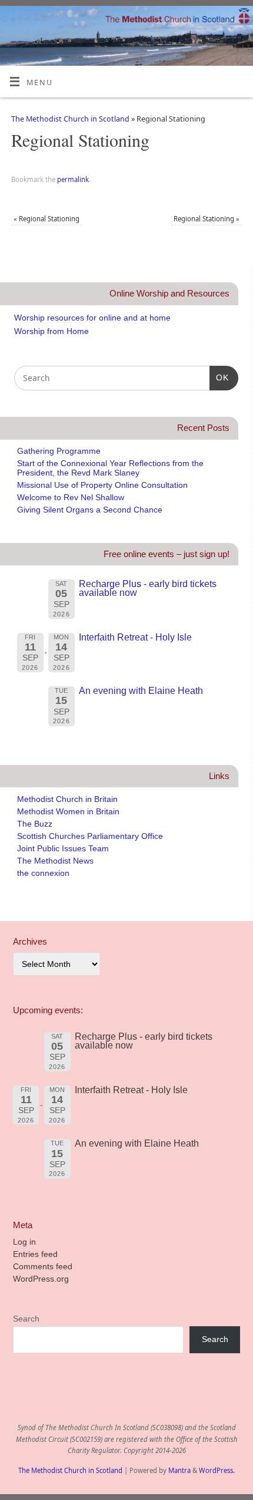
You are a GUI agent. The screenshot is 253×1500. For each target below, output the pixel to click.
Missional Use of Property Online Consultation (102, 485)
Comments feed (42, 1266)
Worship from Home (51, 331)
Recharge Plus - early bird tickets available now (148, 588)
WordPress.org (41, 1278)
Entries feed (35, 1254)
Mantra (179, 1470)
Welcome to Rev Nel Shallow (70, 497)
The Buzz (34, 823)
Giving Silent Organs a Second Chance (89, 509)
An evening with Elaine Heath (141, 690)
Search (26, 1318)
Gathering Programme (59, 451)
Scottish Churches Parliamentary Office (90, 836)
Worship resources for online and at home (92, 317)
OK (219, 377)
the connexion (43, 873)
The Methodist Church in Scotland (70, 119)
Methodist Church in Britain (67, 799)
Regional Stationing (46, 218)
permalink (73, 179)
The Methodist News (55, 860)
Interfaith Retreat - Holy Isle (135, 637)
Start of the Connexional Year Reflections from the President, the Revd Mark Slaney (110, 468)
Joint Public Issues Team (63, 848)
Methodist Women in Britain (68, 811)
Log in (24, 1241)
